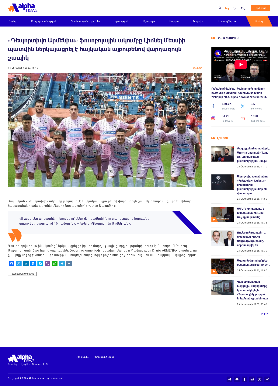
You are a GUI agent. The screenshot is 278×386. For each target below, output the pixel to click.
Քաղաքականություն (44, 21)
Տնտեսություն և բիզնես (85, 21)
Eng (243, 8)
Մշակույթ (149, 21)
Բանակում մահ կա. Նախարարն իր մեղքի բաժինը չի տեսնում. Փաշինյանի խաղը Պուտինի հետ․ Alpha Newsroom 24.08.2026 (239, 92)
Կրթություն (121, 21)
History (259, 21)
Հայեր (12, 21)
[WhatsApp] (54, 263)
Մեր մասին (82, 357)
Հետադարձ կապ (103, 357)
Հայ (226, 8)
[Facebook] (11, 263)
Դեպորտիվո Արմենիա (22, 274)
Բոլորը (265, 313)
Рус (235, 8)
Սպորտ (174, 21)
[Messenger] (33, 263)
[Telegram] (61, 263)
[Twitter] (18, 263)
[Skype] (40, 263)
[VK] (69, 263)
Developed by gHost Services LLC (28, 364)
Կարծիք (198, 21)
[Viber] (47, 263)
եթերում (261, 8)
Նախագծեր (225, 21)
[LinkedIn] (26, 263)
